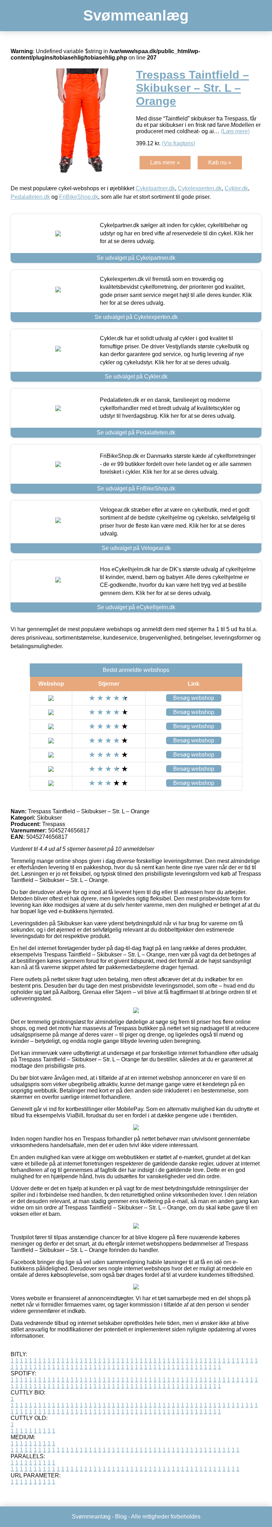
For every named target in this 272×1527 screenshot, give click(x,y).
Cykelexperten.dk (200, 188)
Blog (121, 1517)
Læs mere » (165, 162)
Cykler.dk (236, 188)
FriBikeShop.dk (78, 197)
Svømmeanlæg (136, 15)
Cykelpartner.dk (155, 188)
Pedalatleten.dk (30, 197)
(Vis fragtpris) (178, 143)
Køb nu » (219, 162)
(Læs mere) (235, 131)
